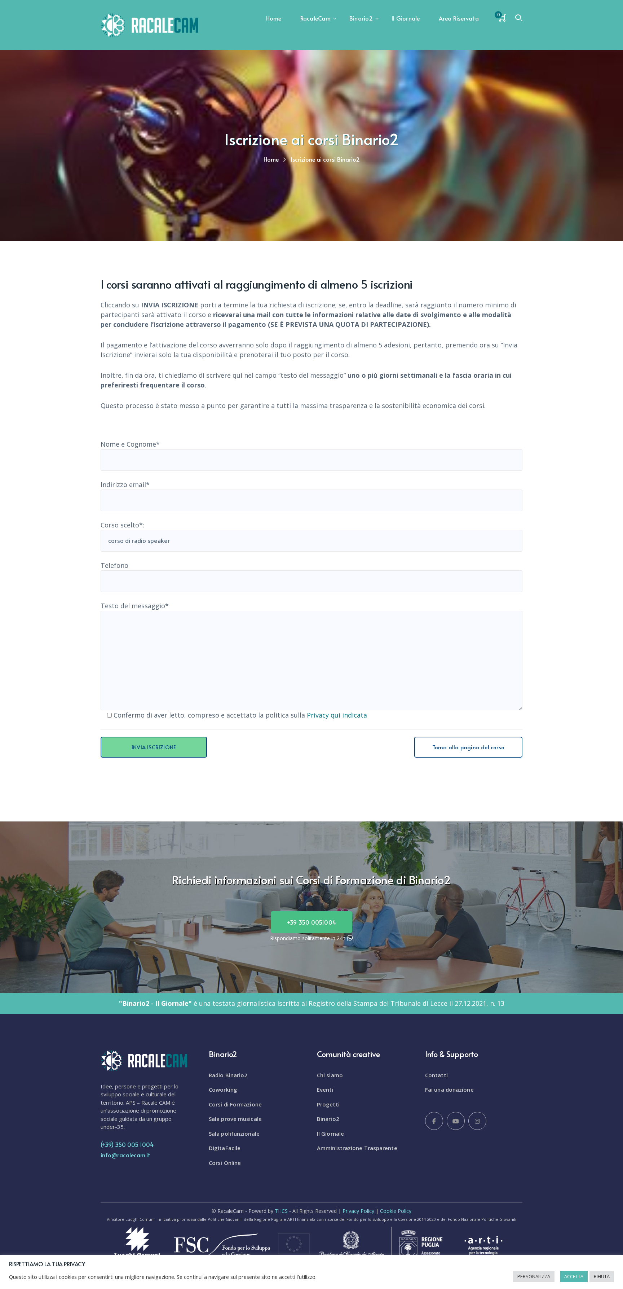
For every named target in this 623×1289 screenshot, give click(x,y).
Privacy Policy (358, 1210)
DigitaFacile (224, 1148)
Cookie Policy (395, 1210)
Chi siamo (330, 1075)
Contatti (436, 1075)
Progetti (328, 1104)
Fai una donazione (449, 1089)
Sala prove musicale (235, 1118)
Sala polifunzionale (234, 1133)
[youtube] (456, 1121)
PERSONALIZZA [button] (533, 1276)
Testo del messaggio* (135, 605)
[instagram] (477, 1121)
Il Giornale (330, 1133)
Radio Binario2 (228, 1075)
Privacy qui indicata (337, 715)
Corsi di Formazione (235, 1104)
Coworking (223, 1089)
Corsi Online (225, 1162)
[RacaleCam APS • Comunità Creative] (149, 24)
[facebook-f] (434, 1121)
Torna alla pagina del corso (468, 747)
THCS (281, 1210)
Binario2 (328, 1118)
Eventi (325, 1089)
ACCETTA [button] (573, 1276)
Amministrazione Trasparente (357, 1148)
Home (271, 159)
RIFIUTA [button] (602, 1276)
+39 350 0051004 (311, 922)
